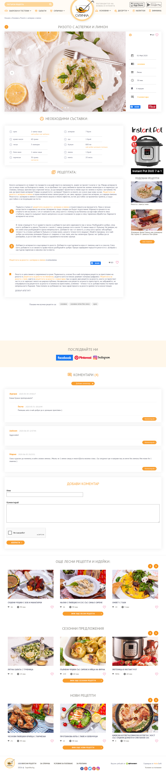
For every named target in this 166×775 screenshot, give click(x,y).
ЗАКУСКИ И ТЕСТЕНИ (19, 11)
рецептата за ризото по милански (38, 276)
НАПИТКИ (140, 11)
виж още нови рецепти (83, 747)
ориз (95, 304)
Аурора (13, 393)
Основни (15, 18)
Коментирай (149, 419)
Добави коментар (83, 383)
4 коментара (142, 97)
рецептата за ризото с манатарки (51, 279)
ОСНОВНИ (104, 11)
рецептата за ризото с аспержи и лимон (51, 207)
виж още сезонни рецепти (83, 680)
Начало (7, 18)
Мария (12, 454)
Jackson (13, 430)
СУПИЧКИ (58, 11)
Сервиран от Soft (152, 763)
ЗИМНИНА (156, 11)
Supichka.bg (29, 767)
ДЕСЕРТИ (122, 11)
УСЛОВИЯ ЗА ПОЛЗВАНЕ (63, 763)
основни (141, 64)
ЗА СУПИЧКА (45, 763)
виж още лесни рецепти (83, 613)
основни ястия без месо (80, 304)
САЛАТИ (42, 11)
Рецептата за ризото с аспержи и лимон (27, 260)
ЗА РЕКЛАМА (82, 763)
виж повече (147, 241)
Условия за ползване (153, 767)
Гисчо (20, 406)
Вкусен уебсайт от (118, 763)
